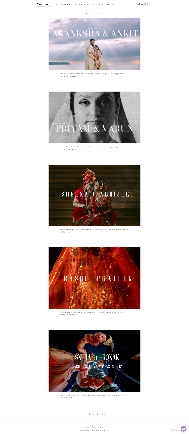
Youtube (94, 427)
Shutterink (42, 4)
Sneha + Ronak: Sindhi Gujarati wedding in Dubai (94, 361)
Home (57, 4)
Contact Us (99, 4)
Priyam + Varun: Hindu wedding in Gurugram (94, 117)
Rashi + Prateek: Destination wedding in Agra (94, 278)
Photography (66, 4)
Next (103, 414)
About (108, 4)
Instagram (87, 427)
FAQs (113, 4)
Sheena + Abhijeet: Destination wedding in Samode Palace (94, 195)
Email (101, 427)
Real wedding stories (86, 4)
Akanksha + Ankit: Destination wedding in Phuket (94, 44)
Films (75, 4)
